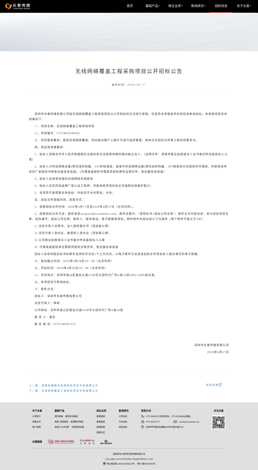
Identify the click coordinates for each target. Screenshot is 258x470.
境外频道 (59, 416)
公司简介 (36, 416)
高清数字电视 (77, 422)
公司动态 (123, 416)
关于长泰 (243, 6)
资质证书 (36, 422)
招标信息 (221, 6)
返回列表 (212, 385)
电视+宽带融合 (61, 422)
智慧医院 (101, 422)
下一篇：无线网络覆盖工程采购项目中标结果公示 (63, 391)
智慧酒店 (101, 416)
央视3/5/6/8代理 (62, 427)
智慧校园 (101, 427)
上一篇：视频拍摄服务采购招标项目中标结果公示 (63, 385)
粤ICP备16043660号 (146, 464)
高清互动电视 (71, 416)
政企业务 (174, 6)
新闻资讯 (197, 6)
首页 (130, 6)
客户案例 (36, 427)
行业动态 (123, 422)
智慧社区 (101, 432)
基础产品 (151, 6)
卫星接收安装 (77, 427)
